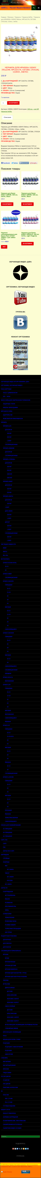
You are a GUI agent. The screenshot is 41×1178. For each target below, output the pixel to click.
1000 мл (9, 474)
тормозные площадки (13, 928)
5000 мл (9, 477)
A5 (7, 596)
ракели (7, 899)
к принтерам (7, 913)
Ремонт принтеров (9, 1113)
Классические (12, 995)
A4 (5, 570)
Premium (8, 721)
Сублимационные (11, 444)
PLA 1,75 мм (8, 1102)
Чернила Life (7, 426)
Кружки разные (10, 961)
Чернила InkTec (27, 17)
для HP (36, 109)
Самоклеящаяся (10, 629)
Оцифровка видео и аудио (12, 1128)
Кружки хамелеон (11, 969)
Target (7, 873)
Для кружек (7, 939)
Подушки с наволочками (14, 1046)
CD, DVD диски (6, 1076)
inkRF (5, 548)
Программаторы (10, 906)
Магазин (10, 17)
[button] (36, 27)
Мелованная (9, 681)
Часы (4, 1035)
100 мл (9, 433)
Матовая (8, 607)
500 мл (9, 437)
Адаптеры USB (7, 415)
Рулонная (8, 810)
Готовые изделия (9, 1106)
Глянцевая (8, 585)
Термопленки (9, 917)
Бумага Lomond (8, 777)
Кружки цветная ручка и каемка (16, 976)
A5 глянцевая (7, 828)
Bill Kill (5, 555)
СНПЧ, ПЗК (4, 840)
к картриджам (8, 891)
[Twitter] (26, 1148)
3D (2, 1091)
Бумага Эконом (8, 633)
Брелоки (6, 1069)
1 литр (9, 440)
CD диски (6, 1080)
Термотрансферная (11, 817)
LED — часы (6, 396)
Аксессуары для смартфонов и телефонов (15, 400)
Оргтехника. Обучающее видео (11, 385)
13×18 (8, 592)
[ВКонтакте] (28, 1148)
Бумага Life (7, 684)
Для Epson (8, 429)
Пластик (6, 1095)
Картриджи (5, 854)
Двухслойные (10, 987)
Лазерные (6, 862)
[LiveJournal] (20, 1148)
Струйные (6, 858)
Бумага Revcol (8, 677)
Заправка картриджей (10, 1117)
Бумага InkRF (7, 573)
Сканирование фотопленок (12, 1124)
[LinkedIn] (17, 1148)
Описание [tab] (7, 117)
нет (4, 247)
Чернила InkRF (8, 481)
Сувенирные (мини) (11, 1028)
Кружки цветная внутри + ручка (15, 973)
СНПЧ (4, 843)
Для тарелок (7, 943)
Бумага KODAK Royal (10, 562)
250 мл (9, 492)
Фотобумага (5, 559)
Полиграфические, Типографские (14, 1120)
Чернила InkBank (8, 448)
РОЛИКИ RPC (9, 902)
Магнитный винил (9, 1065)
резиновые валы (10, 921)
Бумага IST (6, 725)
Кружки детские (10, 965)
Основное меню (38, 7)
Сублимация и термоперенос (11, 950)
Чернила (18, 17)
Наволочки (9, 1054)
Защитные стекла (9, 403)
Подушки (6, 1043)
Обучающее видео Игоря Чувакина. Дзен (15, 381)
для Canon (8, 511)
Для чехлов (7, 947)
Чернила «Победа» (9, 459)
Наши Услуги (5, 1109)
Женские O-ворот (13, 998)
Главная (3, 17)
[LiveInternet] (15, 1148)
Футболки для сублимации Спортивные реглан (21, 1024)
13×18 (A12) (10, 736)
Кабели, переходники (10, 407)
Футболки (6, 984)
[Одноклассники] (24, 1148)
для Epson (8, 452)
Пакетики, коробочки (10, 1087)
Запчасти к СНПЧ (8, 851)
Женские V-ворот (13, 1002)
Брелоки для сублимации (12, 1032)
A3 (7, 603)
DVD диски (6, 1083)
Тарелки (5, 980)
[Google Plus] (13, 1148)
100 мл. (30, 109)
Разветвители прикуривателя (13, 418)
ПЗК (4, 847)
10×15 (6, 566)
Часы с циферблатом (10, 392)
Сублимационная (11, 577)
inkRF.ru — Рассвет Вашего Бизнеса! (16, 8)
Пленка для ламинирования (11, 825)
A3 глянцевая (7, 836)
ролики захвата (10, 925)
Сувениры (4, 1058)
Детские (10, 991)
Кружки (5, 954)
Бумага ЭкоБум (8, 581)
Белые (7, 958)
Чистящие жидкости (8, 544)
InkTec (5, 551)
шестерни (8, 932)
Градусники (7, 1072)
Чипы (7, 910)
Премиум (8, 673)
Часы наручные (6, 389)
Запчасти (4, 888)
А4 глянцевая (7, 832)
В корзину (13, 103)
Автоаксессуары (6, 411)
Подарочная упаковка (9, 936)
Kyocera (10, 880)
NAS (6, 865)
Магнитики (7, 1061)
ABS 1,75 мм (8, 1098)
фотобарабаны (10, 895)
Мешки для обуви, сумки (11, 1039)
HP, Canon (10, 869)
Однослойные (10, 1006)
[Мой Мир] (22, 1148)
